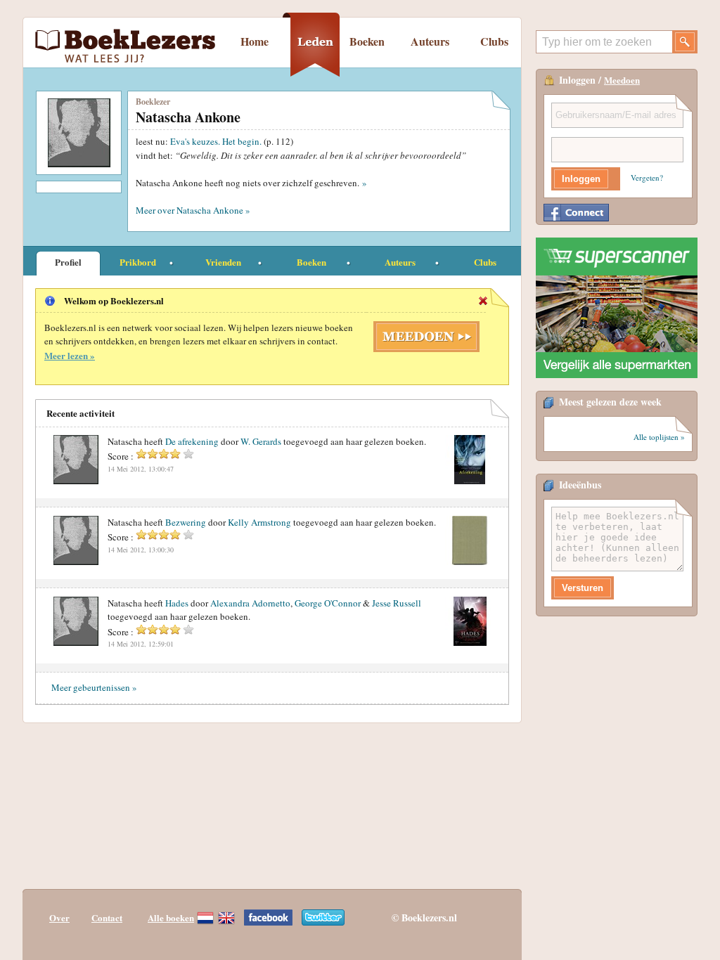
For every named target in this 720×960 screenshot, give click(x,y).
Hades (176, 603)
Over (59, 917)
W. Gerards (260, 441)
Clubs (494, 41)
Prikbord (138, 261)
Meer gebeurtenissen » (94, 687)
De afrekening (192, 441)
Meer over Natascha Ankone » (193, 210)
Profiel (68, 261)
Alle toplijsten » (659, 437)
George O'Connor (328, 603)
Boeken (367, 41)
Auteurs (430, 41)
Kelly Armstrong (259, 522)
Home (254, 41)
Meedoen (622, 79)
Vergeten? (647, 177)
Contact (106, 917)
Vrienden (223, 261)
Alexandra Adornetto (250, 603)
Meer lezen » (69, 355)
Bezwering (185, 522)
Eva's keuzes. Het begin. (217, 141)
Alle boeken (171, 917)
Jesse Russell (396, 603)
